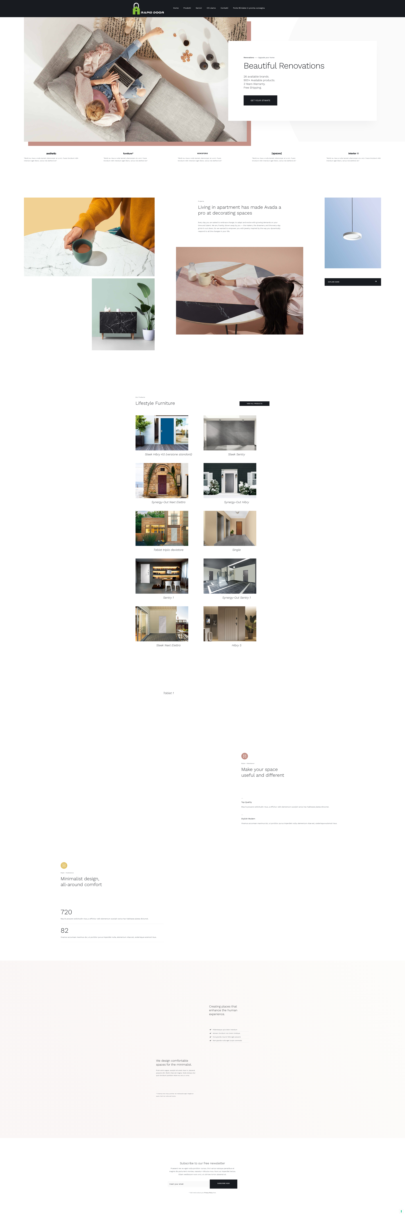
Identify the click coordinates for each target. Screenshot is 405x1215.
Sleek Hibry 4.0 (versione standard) (168, 454)
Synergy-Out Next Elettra (168, 502)
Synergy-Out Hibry (236, 502)
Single (236, 550)
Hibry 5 (236, 645)
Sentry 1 (168, 597)
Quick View (162, 433)
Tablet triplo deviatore (168, 550)
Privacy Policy (208, 1192)
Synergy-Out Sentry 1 (236, 597)
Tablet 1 (168, 693)
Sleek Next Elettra (168, 645)
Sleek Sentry (236, 454)
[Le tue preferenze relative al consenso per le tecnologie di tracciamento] (401, 1211)
